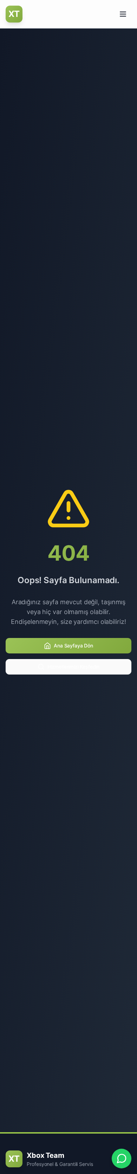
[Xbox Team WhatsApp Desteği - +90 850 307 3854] (121, 1158)
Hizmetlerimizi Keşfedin (73, 667)
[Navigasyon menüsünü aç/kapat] (123, 14)
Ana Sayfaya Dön (73, 646)
